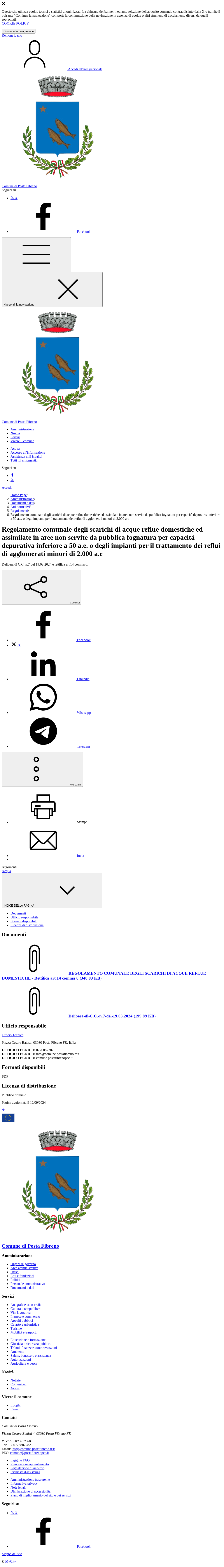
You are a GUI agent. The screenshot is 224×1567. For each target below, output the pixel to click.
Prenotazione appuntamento (29, 1464)
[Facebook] (12, 476)
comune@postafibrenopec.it (29, 1453)
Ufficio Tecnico (12, 1035)
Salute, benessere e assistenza (30, 1355)
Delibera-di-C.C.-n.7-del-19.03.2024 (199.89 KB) (112, 1016)
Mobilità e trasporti (23, 1332)
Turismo (16, 1328)
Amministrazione (22, 499)
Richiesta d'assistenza (25, 1472)
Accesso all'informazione (27, 452)
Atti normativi (20, 507)
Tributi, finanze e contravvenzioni (33, 1347)
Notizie (15, 1380)
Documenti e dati (22, 503)
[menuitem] (50, 640)
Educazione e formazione (28, 1340)
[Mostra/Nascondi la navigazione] (36, 254)
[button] (22, 429)
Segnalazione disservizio (27, 1468)
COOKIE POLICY (15, 23)
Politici (15, 1280)
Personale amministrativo (27, 1284)
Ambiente (17, 1351)
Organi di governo (23, 1264)
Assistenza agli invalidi (26, 456)
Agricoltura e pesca (23, 1363)
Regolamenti (19, 511)
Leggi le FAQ (20, 1460)
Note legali (18, 1487)
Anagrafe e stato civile (25, 1305)
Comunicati (18, 1384)
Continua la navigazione (19, 31)
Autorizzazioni (20, 1359)
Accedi (7, 487)
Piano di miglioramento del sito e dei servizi (40, 1495)
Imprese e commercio (25, 1316)
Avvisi (14, 1388)
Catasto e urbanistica (24, 1324)
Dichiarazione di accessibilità (30, 1491)
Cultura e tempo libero (25, 1309)
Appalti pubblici (21, 1320)
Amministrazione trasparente (30, 1479)
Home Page (18, 495)
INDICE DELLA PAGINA (19, 905)
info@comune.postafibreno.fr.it (33, 1449)
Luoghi (15, 1405)
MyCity (10, 1561)
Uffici (14, 1272)
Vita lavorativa (20, 1312)
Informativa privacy (24, 1483)
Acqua (15, 448)
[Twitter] (12, 480)
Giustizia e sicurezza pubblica (30, 1344)
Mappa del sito (12, 1554)
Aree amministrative (24, 1268)
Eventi (14, 1409)
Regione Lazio (12, 35)
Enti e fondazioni (22, 1276)
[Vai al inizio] (3, 1110)
